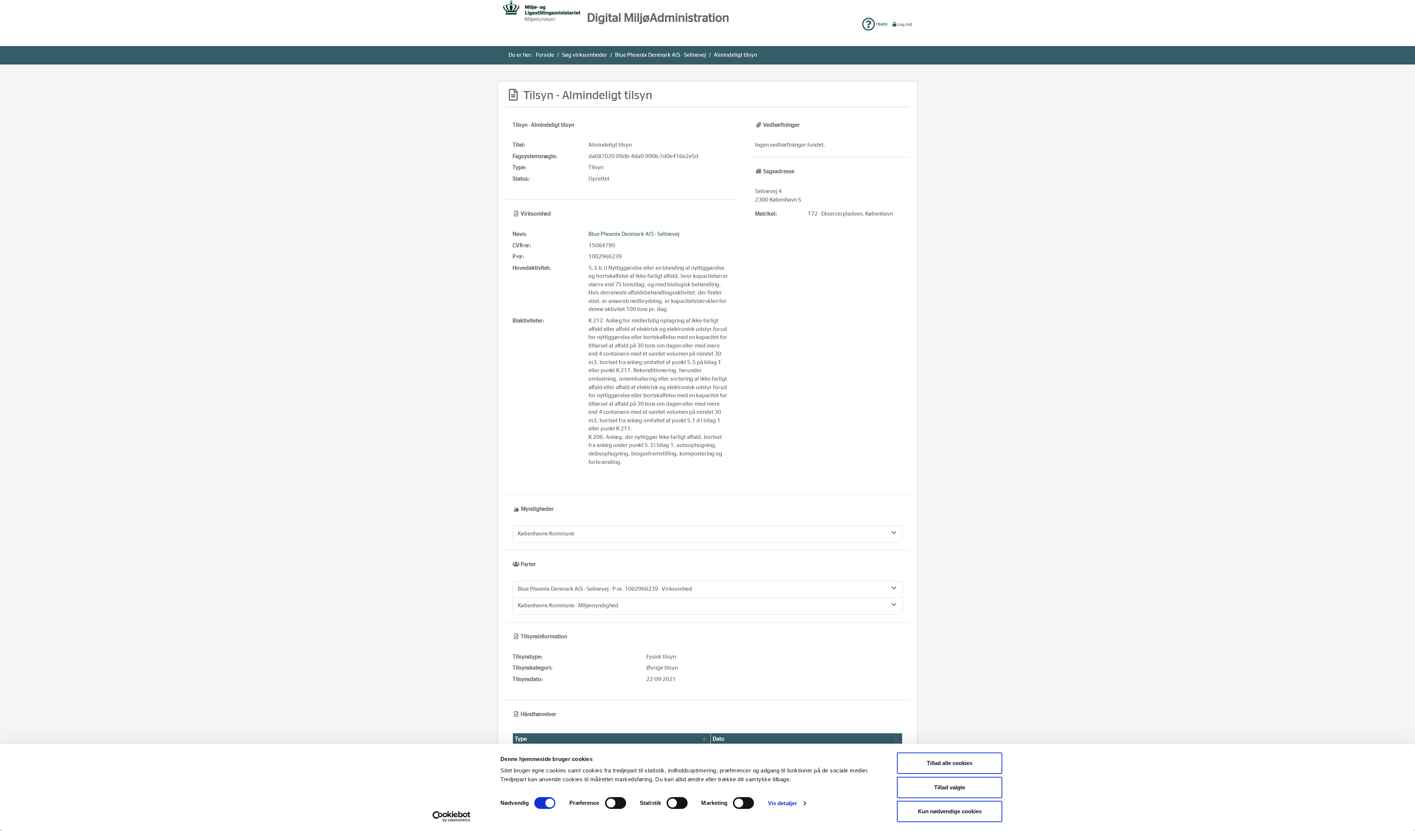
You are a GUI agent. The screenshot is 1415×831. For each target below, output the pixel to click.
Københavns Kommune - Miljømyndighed (568, 605)
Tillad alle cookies (949, 763)
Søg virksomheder (584, 55)
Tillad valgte (949, 787)
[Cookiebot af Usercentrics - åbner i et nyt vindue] (451, 816)
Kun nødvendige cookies (950, 811)
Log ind (904, 24)
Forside (545, 55)
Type (521, 739)
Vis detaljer (782, 803)
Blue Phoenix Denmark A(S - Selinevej (660, 55)
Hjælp (881, 24)
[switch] (615, 803)
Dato (718, 739)
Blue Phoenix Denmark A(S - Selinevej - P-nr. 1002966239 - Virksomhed (605, 589)
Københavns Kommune (546, 534)
